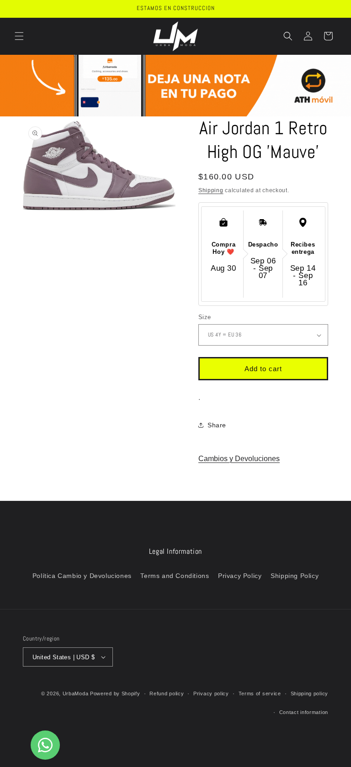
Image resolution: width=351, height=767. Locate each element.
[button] (19, 36)
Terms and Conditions (174, 575)
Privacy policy (211, 693)
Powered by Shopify (115, 693)
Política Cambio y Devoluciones (82, 575)
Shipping (210, 190)
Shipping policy (310, 693)
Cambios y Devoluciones (239, 458)
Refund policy (166, 693)
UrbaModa (76, 693)
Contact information (303, 712)
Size (204, 317)
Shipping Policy (295, 575)
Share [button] (216, 425)
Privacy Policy (239, 575)
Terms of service (260, 693)
